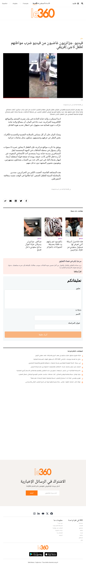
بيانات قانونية (59, 530)
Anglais (15, 3)
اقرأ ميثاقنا (77, 271)
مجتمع (81, 528)
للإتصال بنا (60, 533)
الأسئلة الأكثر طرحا (58, 525)
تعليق (78, 288)
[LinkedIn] (38, 513)
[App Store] (50, 554)
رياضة (81, 535)
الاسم (78, 314)
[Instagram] (34, 513)
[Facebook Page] (51, 513)
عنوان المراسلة (74, 323)
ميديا (81, 533)
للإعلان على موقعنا (58, 528)
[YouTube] (43, 513)
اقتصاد (81, 525)
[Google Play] (36, 554)
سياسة (81, 523)
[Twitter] (47, 513)
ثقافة (81, 530)
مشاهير (81, 537)
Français (25, 3)
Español (4, 3)
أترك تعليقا (43, 334)
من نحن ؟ (60, 523)
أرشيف (61, 535)
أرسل (31, 493)
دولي (81, 38)
